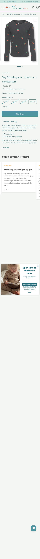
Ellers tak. (29, 292)
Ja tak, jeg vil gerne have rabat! (29, 284)
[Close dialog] (38, 265)
